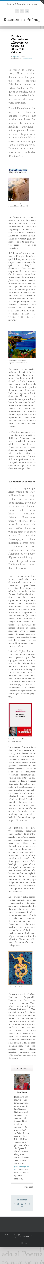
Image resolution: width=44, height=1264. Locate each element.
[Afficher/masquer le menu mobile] (39, 22)
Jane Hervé (16, 56)
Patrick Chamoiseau (27, 58)
